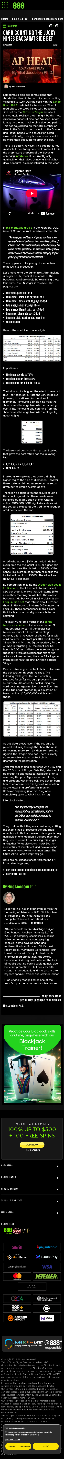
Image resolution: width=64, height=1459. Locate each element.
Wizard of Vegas (32, 112)
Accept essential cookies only (18, 1446)
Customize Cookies (12, 1439)
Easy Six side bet (13, 602)
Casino (4, 19)
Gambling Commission (50, 1395)
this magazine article (19, 227)
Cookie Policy (34, 1434)
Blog (14, 19)
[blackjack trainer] (32, 1102)
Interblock (22, 156)
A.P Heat (24, 19)
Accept (46, 1446)
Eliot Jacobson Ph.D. (19, 86)
